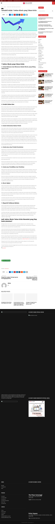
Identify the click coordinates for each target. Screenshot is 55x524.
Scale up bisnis (40, 64)
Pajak (39, 61)
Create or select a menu (17, 0)
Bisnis (2, 8)
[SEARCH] (52, 11)
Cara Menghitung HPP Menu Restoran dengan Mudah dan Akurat (45, 22)
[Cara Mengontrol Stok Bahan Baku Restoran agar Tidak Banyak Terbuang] (41, 88)
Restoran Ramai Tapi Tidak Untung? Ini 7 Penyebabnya (48, 101)
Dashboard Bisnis (41, 47)
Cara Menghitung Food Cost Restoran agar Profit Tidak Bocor (49, 95)
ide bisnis (39, 50)
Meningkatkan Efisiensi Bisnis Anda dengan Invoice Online (6, 303)
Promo (2, 510)
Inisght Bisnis (40, 51)
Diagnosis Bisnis (41, 48)
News (2, 488)
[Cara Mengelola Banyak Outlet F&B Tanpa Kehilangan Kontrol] (41, 75)
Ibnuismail (7, 268)
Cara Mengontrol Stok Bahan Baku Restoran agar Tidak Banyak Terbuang (45, 25)
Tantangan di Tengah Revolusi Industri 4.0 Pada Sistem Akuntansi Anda (31, 303)
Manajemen (40, 56)
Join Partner (3, 513)
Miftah (3, 12)
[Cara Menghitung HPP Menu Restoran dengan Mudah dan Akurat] (41, 82)
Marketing (40, 59)
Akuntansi (39, 39)
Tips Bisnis (40, 66)
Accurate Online (3, 497)
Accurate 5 (3, 496)
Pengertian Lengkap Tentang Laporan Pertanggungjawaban (9, 278)
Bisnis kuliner (40, 45)
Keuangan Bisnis (41, 55)
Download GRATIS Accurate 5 (6, 516)
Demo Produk (3, 511)
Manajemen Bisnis (41, 58)
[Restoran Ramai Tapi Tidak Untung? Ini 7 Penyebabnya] (41, 102)
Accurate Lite (3, 499)
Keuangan (40, 53)
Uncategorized (40, 67)
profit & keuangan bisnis (42, 62)
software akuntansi (25, 238)
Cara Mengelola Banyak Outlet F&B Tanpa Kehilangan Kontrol (49, 74)
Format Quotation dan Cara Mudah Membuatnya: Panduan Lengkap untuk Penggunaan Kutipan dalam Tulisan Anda (19, 304)
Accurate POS (3, 503)
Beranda (2, 485)
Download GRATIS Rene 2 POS (6, 517)
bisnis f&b (40, 44)
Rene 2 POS (3, 502)
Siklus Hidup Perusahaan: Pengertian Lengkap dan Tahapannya (31, 278)
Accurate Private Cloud (5, 500)
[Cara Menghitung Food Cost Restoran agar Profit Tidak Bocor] (41, 96)
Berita (39, 40)
